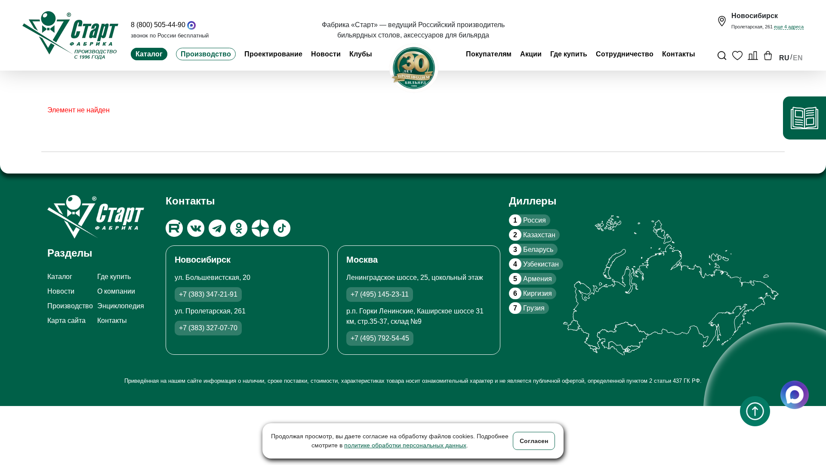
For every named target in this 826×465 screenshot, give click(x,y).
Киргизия (532, 293)
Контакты (678, 54)
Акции (531, 54)
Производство (206, 54)
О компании (116, 291)
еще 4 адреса (789, 26)
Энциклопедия (120, 306)
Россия (529, 220)
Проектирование (273, 54)
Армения (532, 278)
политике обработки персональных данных (405, 445)
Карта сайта (66, 320)
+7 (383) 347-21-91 (208, 294)
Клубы (360, 54)
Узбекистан (536, 264)
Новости (326, 54)
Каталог (149, 54)
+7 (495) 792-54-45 (380, 338)
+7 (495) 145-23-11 (380, 294)
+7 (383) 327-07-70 (208, 328)
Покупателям (489, 54)
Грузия (529, 308)
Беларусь (533, 249)
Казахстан (534, 235)
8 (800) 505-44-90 (158, 24)
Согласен (534, 440)
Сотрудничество (624, 54)
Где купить (568, 54)
